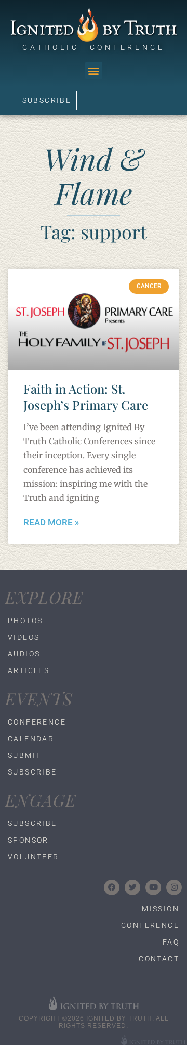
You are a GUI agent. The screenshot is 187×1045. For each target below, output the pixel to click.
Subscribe (32, 772)
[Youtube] (153, 887)
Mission (160, 909)
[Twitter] (132, 887)
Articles (28, 670)
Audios (24, 654)
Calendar (31, 738)
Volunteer (33, 857)
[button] (93, 70)
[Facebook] (111, 887)
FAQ (171, 942)
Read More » (51, 522)
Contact (159, 958)
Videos (23, 637)
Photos (25, 620)
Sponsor (28, 840)
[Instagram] (174, 887)
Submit (24, 755)
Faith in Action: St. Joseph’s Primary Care (85, 396)
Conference (37, 722)
